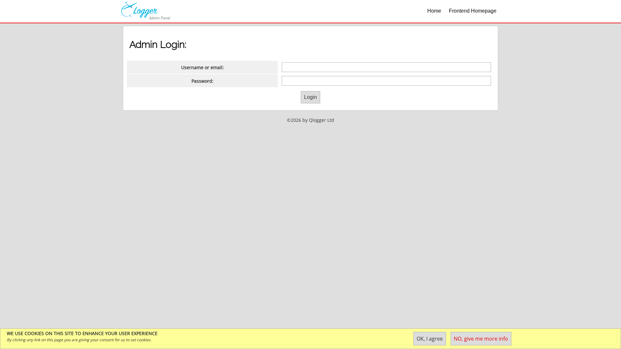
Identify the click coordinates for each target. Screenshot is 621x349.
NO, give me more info (481, 338)
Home (434, 11)
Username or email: (202, 67)
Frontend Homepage (472, 11)
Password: (202, 81)
